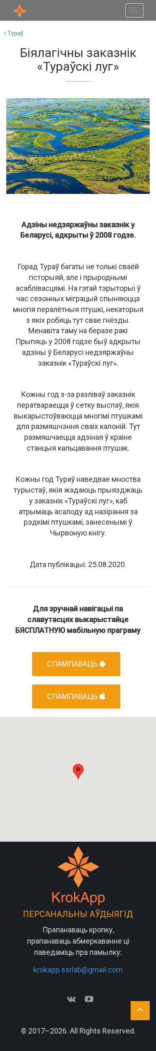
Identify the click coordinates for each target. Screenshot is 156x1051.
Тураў (14, 33)
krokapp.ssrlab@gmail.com (78, 969)
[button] (78, 772)
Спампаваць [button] (73, 663)
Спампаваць (73, 696)
